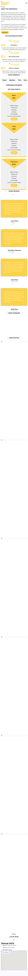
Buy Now (14, 119)
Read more (5, 32)
